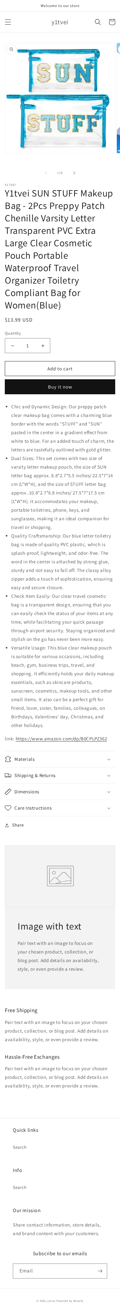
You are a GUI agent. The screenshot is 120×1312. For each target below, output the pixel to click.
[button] (8, 22)
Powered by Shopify (70, 1300)
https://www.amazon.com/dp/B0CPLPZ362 (61, 739)
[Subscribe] (100, 1271)
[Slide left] (46, 173)
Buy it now (60, 387)
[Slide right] (74, 173)
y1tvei (51, 1300)
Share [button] (18, 825)
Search (20, 1147)
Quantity (13, 333)
